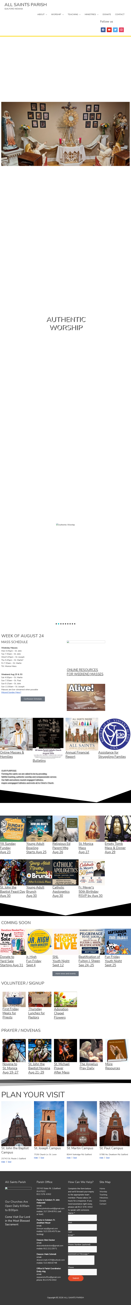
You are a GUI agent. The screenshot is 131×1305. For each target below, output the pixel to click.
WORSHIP (56, 14)
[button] (65, 617)
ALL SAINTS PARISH (25, 5)
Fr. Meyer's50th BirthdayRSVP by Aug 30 (91, 891)
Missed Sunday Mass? (11, 692)
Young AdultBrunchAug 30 (35, 891)
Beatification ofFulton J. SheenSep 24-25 (89, 961)
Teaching (103, 1194)
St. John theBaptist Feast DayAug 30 (12, 891)
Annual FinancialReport (77, 754)
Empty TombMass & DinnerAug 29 (115, 848)
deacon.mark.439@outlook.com (51, 1260)
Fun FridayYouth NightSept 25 (113, 961)
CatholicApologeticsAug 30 (61, 891)
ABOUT (41, 14)
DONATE (107, 14)
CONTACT (119, 14)
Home (102, 1188)
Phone (71, 1267)
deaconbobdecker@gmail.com (50, 1245)
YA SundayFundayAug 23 (8, 848)
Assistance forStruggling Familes (112, 754)
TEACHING (73, 14)
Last (70, 1232)
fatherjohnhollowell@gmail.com (50, 1208)
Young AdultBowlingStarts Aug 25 (36, 848)
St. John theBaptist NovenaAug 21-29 (39, 1068)
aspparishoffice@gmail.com (49, 1277)
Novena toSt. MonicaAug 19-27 (10, 1068)
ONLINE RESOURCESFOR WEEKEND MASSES (85, 672)
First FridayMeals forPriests (11, 1013)
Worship (103, 1191)
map (3, 1161)
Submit (76, 1278)
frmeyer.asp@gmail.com (47, 1228)
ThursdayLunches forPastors (36, 1013)
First (70, 1222)
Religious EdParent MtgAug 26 (61, 848)
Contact (103, 1203)
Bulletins (39, 761)
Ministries (104, 1197)
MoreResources (112, 1066)
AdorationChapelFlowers (61, 1013)
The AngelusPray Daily (89, 1066)
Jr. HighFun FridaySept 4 (33, 961)
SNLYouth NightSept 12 (60, 961)
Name (71, 1213)
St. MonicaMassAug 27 (86, 848)
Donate (103, 1200)
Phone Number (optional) (79, 1244)
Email (71, 1235)
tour (9, 1161)
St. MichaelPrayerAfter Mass (62, 1068)
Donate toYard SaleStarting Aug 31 (11, 961)
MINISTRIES (90, 14)
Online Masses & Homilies (12, 754)
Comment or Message (78, 1254)
